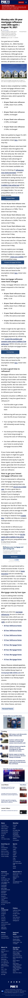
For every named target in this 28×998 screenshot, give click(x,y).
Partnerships (4, 972)
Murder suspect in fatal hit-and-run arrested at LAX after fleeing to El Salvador (17, 756)
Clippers (15, 851)
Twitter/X (3, 920)
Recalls (2, 835)
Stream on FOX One (16, 948)
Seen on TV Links (5, 853)
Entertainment (4, 832)
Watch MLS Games (17, 972)
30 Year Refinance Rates (13, 626)
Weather (15, 823)
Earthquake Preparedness (16, 834)
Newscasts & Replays (16, 877)
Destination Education (4, 892)
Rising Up (3, 896)
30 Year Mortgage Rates (13, 645)
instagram (14, 982)
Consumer (3, 833)
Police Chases (4, 828)
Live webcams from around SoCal (17, 882)
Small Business (4, 936)
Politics (2, 837)
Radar (14, 828)
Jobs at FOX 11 (4, 957)
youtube (17, 982)
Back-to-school (4, 851)
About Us (4, 947)
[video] (23, 812)
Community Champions (4, 886)
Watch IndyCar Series (16, 961)
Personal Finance (23, 31)
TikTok (2, 915)
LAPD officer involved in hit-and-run (9, 810)
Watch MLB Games (17, 956)
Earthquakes (16, 832)
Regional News (16, 933)
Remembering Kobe (5, 902)
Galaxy (14, 866)
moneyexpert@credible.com (11, 673)
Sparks (14, 868)
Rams (14, 846)
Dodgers (15, 853)
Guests (2, 846)
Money (3, 932)
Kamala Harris (16, 919)
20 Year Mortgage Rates (13, 650)
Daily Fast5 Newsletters (4, 928)
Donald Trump (16, 913)
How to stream (4, 922)
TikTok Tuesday (5, 856)
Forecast (15, 825)
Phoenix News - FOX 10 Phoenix (16, 940)
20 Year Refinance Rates (13, 630)
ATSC (2, 967)
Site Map (3, 974)
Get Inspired (4, 894)
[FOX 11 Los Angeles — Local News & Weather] (5, 2)
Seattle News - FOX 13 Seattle (17, 943)
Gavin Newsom (16, 917)
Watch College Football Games (16, 953)
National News (4, 830)
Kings (14, 858)
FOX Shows (3, 956)
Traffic (14, 827)
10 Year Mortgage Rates (13, 659)
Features (4, 872)
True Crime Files (5, 880)
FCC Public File (4, 961)
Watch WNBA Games (16, 970)
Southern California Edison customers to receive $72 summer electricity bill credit (17, 741)
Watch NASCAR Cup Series (17, 958)
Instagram (3, 913)
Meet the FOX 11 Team (5, 951)
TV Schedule (4, 954)
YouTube (3, 917)
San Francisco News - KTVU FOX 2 (17, 937)
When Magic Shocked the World (5, 889)
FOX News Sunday (5, 839)
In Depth (3, 877)
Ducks (14, 859)
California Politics (17, 910)
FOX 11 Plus (4, 969)
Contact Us (3, 971)
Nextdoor (3, 919)
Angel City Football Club (17, 864)
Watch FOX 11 (17, 872)
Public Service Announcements (5, 965)
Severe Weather (16, 836)
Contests (3, 949)
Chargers (15, 847)
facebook (8, 982)
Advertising (3, 959)
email (19, 982)
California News (4, 827)
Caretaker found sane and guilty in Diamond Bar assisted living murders (9, 794)
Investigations (4, 898)
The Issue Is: (4, 875)
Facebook (3, 912)
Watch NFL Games (17, 951)
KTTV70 (3, 904)
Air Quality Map (16, 830)
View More (23, 785)
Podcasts (3, 925)
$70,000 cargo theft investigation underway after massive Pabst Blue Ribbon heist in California (9, 801)
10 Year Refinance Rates (13, 640)
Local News (4, 785)
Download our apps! (6, 924)
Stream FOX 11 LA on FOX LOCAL (12, 716)
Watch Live (21, 2)
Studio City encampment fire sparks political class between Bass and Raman (17, 762)
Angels (14, 854)
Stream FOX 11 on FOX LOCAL (17, 874)
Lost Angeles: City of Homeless (5, 883)
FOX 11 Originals (5, 873)
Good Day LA (5, 844)
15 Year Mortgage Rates (13, 655)
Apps (14, 879)
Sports (15, 844)
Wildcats (15, 856)
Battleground (16, 920)
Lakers (14, 849)
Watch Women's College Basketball (17, 967)
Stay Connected (4, 909)
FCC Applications (5, 962)
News (3, 823)
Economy (3, 934)
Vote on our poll (5, 854)
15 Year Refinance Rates (13, 635)
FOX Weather (16, 840)
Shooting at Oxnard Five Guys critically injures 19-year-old (8, 788)
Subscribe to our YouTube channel (13, 769)
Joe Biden (15, 915)
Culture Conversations (4, 900)
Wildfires (15, 838)
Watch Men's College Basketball (17, 964)
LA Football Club (16, 861)
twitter (11, 982)
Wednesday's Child (5, 879)
